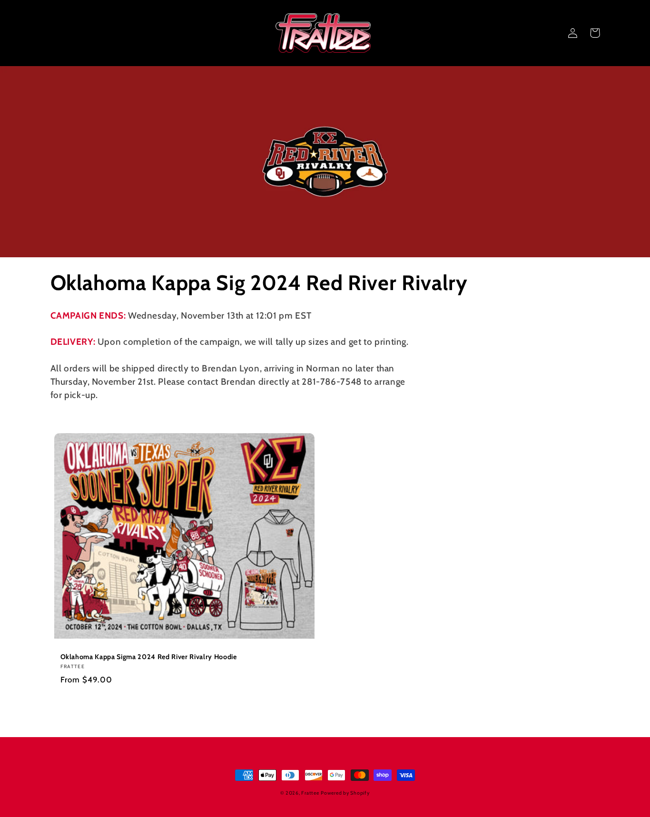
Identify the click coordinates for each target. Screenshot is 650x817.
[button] (551, 33)
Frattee (310, 793)
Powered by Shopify (345, 793)
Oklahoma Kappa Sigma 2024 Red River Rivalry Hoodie (148, 656)
